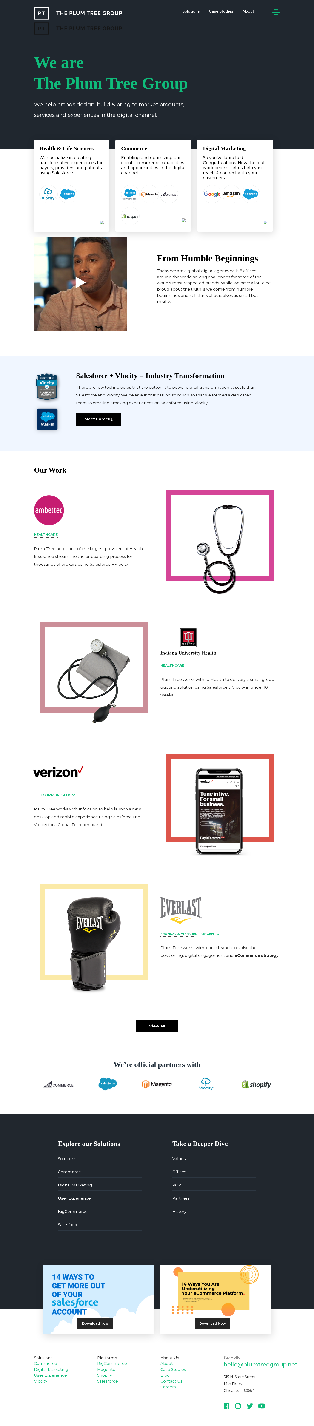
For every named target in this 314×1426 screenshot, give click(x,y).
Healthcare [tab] (46, 534)
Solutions (191, 11)
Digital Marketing (75, 1185)
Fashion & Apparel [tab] (178, 933)
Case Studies (221, 11)
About (248, 11)
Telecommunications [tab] (55, 795)
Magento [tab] (210, 933)
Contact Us (171, 1381)
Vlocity (40, 1381)
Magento (106, 1369)
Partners (181, 1198)
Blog (165, 1375)
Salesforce (68, 1224)
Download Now (95, 1323)
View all (157, 1026)
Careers (168, 1387)
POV (176, 1185)
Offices (179, 1171)
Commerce (69, 1171)
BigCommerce (73, 1211)
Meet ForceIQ (98, 419)
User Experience (74, 1198)
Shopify (104, 1375)
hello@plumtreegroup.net (260, 1364)
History (179, 1211)
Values (179, 1158)
